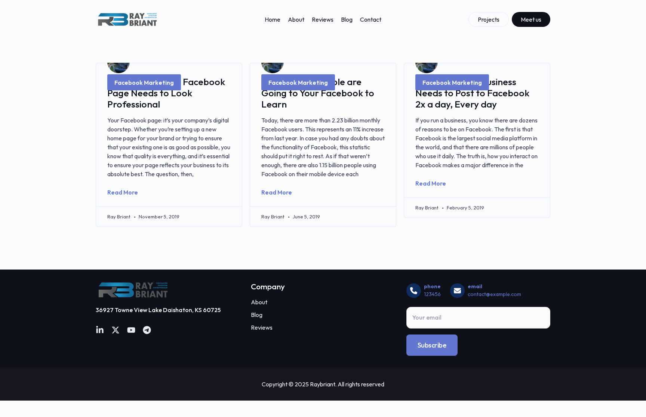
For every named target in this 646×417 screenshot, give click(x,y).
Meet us (531, 19)
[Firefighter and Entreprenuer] (127, 19)
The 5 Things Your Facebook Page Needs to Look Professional (166, 93)
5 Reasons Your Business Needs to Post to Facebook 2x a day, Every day (472, 93)
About (296, 19)
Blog (347, 19)
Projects (488, 19)
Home (272, 19)
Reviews (322, 19)
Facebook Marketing (144, 82)
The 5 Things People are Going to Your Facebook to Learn (317, 93)
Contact (370, 19)
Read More (122, 192)
